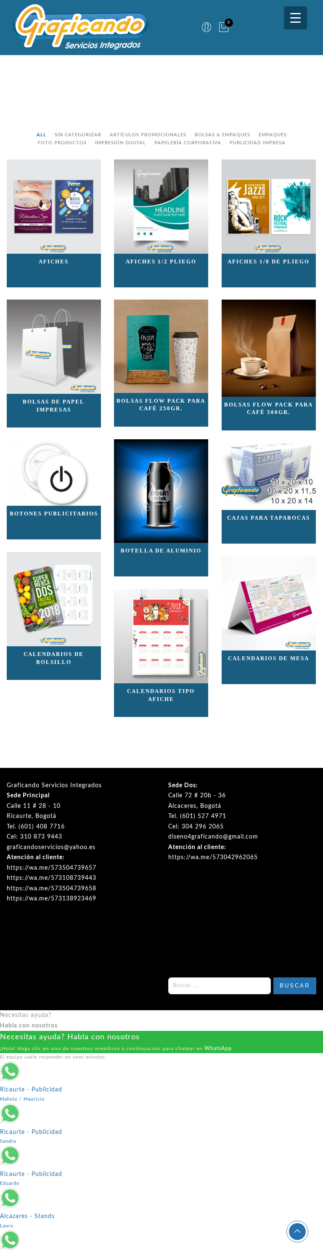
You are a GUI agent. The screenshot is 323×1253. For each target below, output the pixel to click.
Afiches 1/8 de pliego (269, 261)
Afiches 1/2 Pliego (161, 261)
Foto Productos (62, 143)
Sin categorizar (78, 135)
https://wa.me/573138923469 (51, 899)
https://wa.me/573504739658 (51, 889)
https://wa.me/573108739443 (51, 878)
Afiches (54, 261)
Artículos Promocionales (148, 135)
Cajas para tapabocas (268, 518)
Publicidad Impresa (258, 143)
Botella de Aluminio (161, 550)
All (41, 135)
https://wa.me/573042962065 (213, 857)
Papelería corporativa (187, 143)
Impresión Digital (120, 143)
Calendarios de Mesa (268, 658)
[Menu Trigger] (295, 17)
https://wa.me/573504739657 (51, 868)
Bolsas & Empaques (222, 135)
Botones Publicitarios (54, 513)
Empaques (273, 135)
